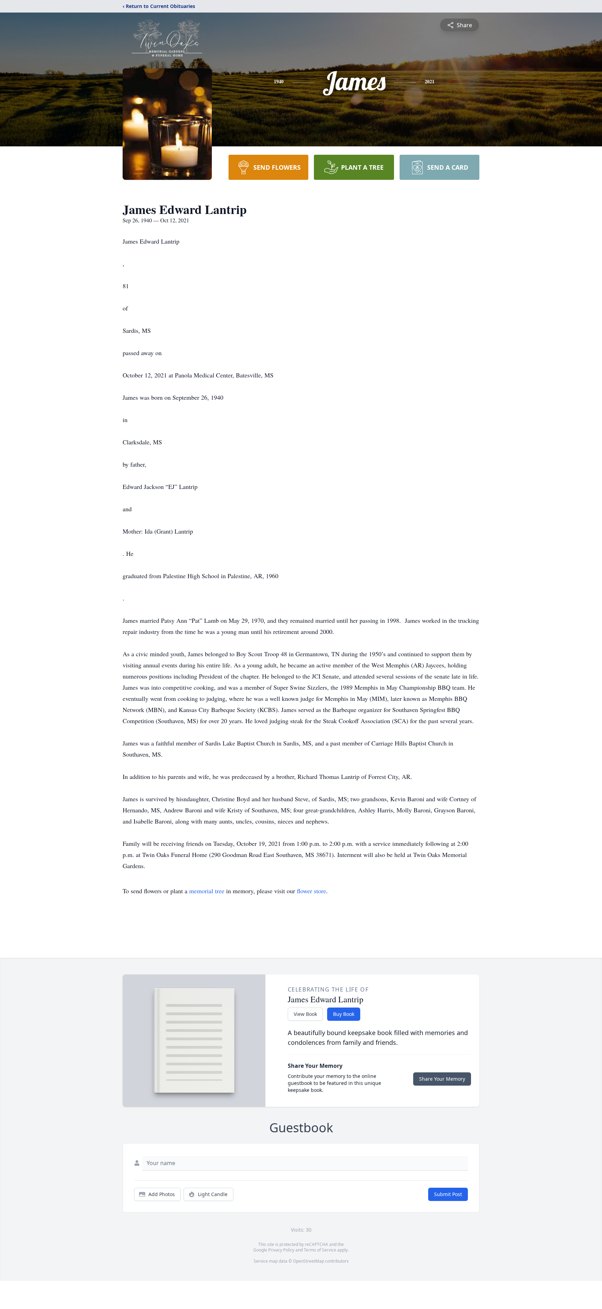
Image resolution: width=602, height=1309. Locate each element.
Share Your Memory (442, 1078)
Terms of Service (320, 1250)
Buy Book (343, 1014)
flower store (311, 891)
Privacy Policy (281, 1250)
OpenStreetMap (308, 1261)
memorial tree (206, 891)
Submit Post (448, 1194)
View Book (305, 1014)
